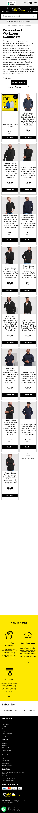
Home (9, 25)
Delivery (4, 726)
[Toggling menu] (3, 9)
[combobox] (16, 16)
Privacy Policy (5, 736)
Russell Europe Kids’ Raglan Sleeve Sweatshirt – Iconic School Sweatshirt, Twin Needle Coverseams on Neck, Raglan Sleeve (10, 221)
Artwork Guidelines (7, 765)
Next (36, 22)
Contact (4, 731)
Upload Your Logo (28, 643)
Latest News (5, 724)
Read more (7, 78)
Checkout (9, 680)
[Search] (34, 16)
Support (5, 755)
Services (5, 739)
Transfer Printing (6, 750)
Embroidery (5, 743)
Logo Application (6, 763)
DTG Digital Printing (7, 748)
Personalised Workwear (17, 25)
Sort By (10, 87)
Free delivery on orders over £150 (21, 21)
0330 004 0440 (10, 780)
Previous (2, 22)
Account (30, 11)
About (3, 722)
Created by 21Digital (7, 802)
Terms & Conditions (7, 733)
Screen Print (5, 745)
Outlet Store (6, 769)
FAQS (3, 758)
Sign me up (28, 710)
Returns (4, 729)
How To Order (5, 760)
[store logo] (18, 9)
